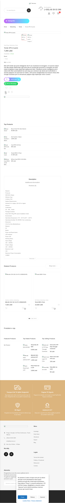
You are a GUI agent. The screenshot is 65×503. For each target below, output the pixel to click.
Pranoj (22, 497)
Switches (7, 300)
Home (5, 26)
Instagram (11, 455)
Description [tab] (32, 179)
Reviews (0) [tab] (32, 186)
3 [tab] (32, 318)
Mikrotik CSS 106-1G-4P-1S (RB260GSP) (15, 302)
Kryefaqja (36, 431)
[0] (59, 13)
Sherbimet (36, 437)
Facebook (6, 455)
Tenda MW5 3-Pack (40, 302)
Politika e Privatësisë (39, 460)
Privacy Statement (36, 500)
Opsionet (42, 497)
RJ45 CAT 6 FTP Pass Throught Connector (54, 346)
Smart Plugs (6, 45)
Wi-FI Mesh (37, 300)
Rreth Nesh (36, 434)
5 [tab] (35, 318)
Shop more (52, 266)
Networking (13, 26)
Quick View (29, 305)
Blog (35, 442)
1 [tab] (29, 318)
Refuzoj (32, 497)
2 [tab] (30, 318)
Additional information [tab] (32, 182)
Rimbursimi (36, 463)
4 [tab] (34, 318)
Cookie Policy (27, 500)
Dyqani (35, 439)
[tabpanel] (17, 292)
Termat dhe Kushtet (39, 457)
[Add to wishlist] (6, 90)
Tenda (20, 26)
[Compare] (10, 88)
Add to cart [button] (6, 308)
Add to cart (14, 79)
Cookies (36, 465)
